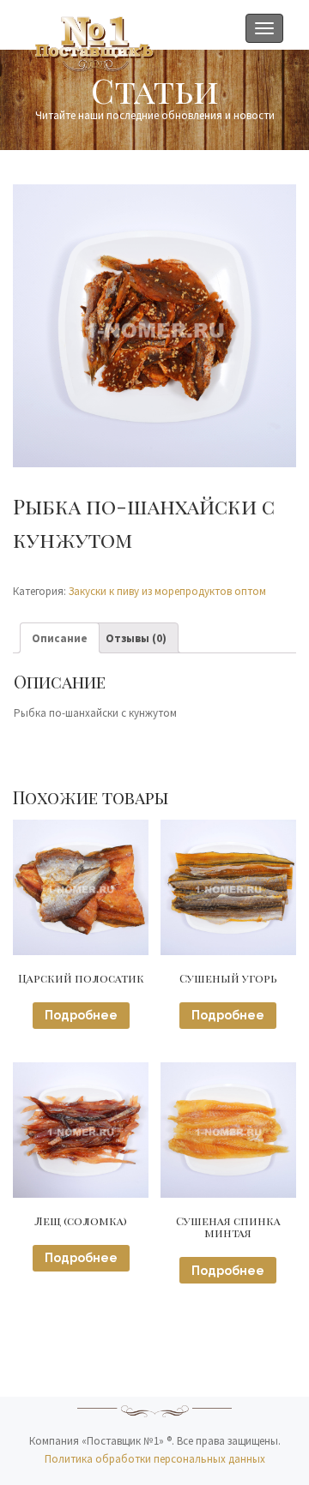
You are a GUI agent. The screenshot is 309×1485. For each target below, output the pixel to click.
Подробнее (81, 1015)
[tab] (60, 637)
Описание (60, 638)
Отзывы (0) (136, 638)
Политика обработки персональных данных (155, 1459)
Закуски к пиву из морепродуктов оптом (167, 591)
